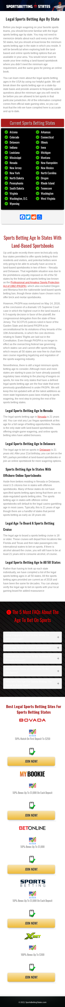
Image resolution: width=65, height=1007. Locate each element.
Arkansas (45, 132)
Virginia (14, 193)
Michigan (45, 152)
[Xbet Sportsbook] (32, 936)
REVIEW (32, 735)
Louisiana (15, 152)
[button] (32, 637)
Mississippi (15, 157)
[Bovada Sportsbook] (32, 720)
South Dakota (17, 188)
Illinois (44, 142)
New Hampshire (49, 162)
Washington (47, 193)
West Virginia (48, 198)
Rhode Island (47, 183)
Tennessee (46, 188)
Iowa (43, 147)
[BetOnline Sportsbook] (32, 828)
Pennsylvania (16, 183)
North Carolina (48, 173)
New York (15, 173)
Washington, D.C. (19, 198)
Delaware (15, 142)
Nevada (13, 162)
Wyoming (14, 203)
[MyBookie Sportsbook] (32, 774)
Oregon (44, 178)
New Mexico (47, 167)
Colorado (14, 137)
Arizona (14, 132)
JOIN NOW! (31, 761)
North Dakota (17, 178)
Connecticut (47, 137)
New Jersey (15, 167)
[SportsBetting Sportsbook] (32, 883)
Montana (45, 157)
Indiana (13, 147)
